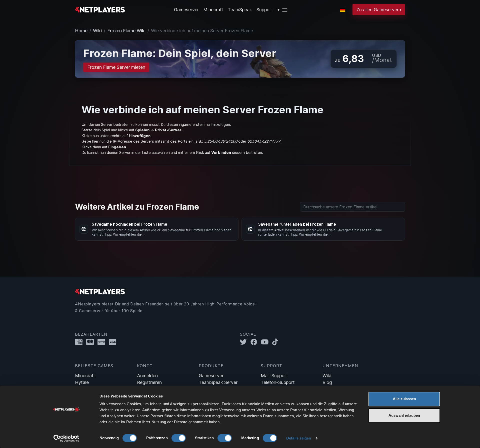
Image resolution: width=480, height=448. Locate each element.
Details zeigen (298, 438)
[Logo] (100, 9)
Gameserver (211, 375)
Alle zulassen (404, 399)
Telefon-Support (278, 382)
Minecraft (213, 9)
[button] (282, 9)
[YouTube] (266, 342)
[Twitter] (245, 342)
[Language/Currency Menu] (342, 10)
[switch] (179, 438)
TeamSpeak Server (218, 382)
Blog (327, 382)
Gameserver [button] (186, 9)
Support (264, 9)
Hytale (82, 382)
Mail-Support (274, 375)
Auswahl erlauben (404, 415)
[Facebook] (255, 342)
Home (81, 30)
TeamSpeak (240, 9)
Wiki (97, 30)
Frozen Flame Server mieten (116, 67)
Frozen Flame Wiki (126, 30)
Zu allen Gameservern (378, 9)
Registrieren (149, 382)
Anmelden (147, 375)
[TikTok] (276, 342)
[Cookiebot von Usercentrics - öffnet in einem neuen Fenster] (66, 438)
